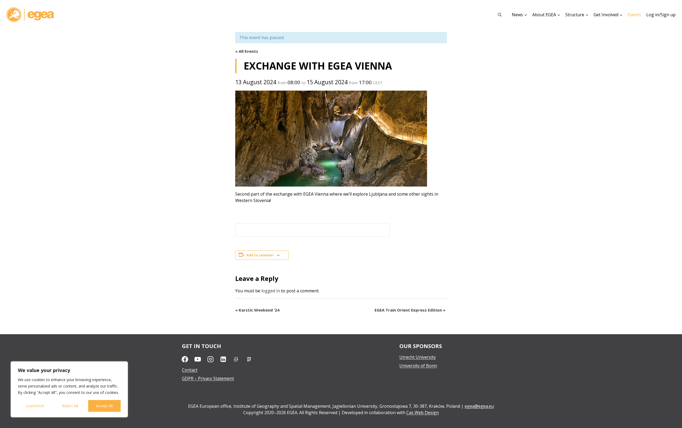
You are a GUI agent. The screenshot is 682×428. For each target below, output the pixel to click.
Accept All (104, 405)
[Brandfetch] (248, 359)
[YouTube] (197, 359)
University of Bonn (418, 366)
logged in (270, 291)
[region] (69, 389)
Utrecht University (417, 357)
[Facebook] (184, 359)
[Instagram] (210, 359)
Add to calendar (260, 255)
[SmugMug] (236, 359)
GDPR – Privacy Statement (208, 378)
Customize (35, 405)
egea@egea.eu (479, 406)
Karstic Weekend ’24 (257, 310)
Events (634, 15)
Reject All (70, 405)
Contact (189, 370)
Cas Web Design (422, 412)
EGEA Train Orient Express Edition (410, 310)
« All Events (246, 51)
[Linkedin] (223, 359)
